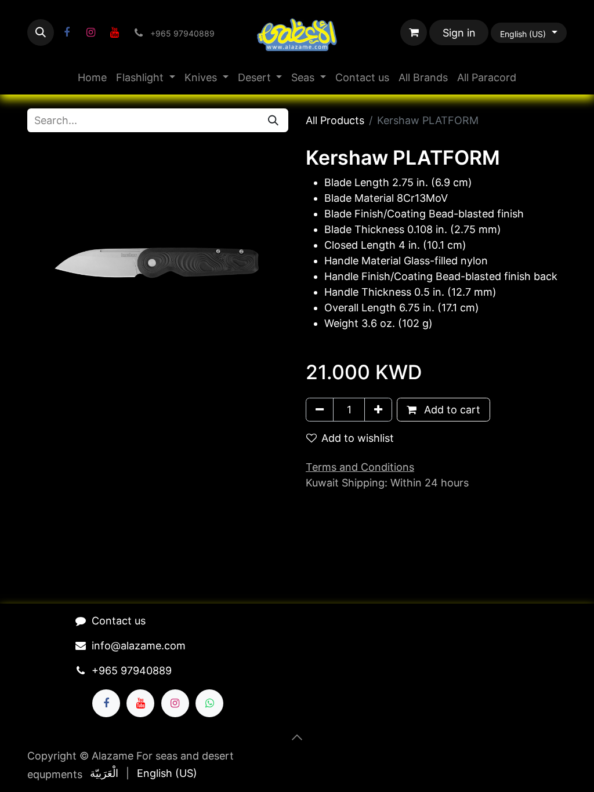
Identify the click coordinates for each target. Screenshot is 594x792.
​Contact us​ (119, 621)
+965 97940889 (132, 670)
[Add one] (378, 410)
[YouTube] (114, 32)
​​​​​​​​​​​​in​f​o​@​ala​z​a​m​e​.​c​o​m (139, 646)
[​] (66, 32)
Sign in (459, 33)
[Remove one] (320, 410)
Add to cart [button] (450, 410)
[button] (40, 32)
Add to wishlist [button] (357, 438)
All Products (335, 120)
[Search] (273, 120)
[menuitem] (92, 77)
